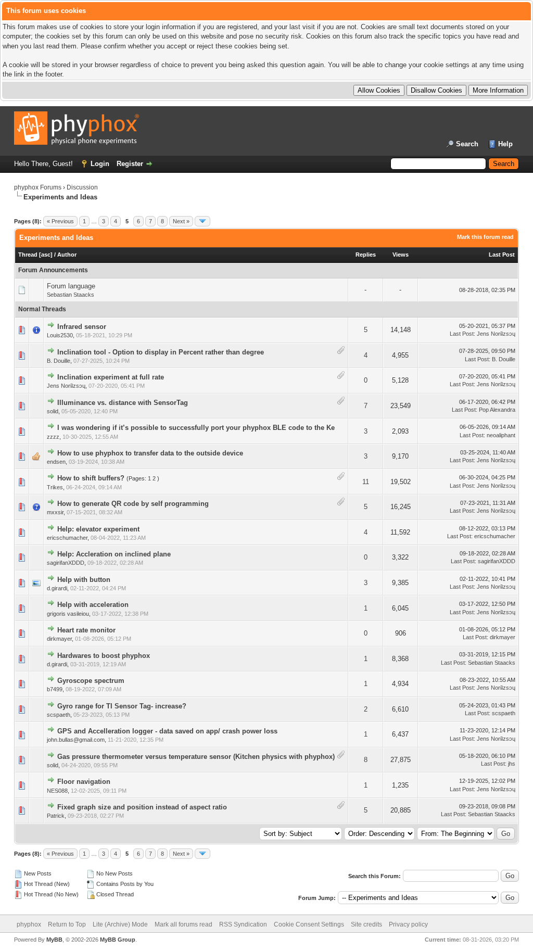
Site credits (366, 924)
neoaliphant (501, 435)
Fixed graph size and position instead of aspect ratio (142, 807)
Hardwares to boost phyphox (103, 656)
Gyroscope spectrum (90, 680)
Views (400, 254)
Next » (181, 221)
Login (100, 164)
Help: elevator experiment (98, 529)
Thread (27, 254)
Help (505, 144)
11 (365, 482)
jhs (511, 763)
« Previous (60, 221)
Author (67, 254)
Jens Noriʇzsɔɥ (496, 334)
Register (130, 164)
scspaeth (58, 715)
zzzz (53, 437)
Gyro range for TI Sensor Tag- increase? (121, 706)
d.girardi (57, 588)
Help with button (83, 580)
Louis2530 (60, 335)
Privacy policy (408, 924)
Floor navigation (83, 781)
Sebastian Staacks (70, 294)
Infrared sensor (81, 327)
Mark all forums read (183, 924)
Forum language (71, 286)
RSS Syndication (243, 924)
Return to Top (67, 924)
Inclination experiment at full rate (110, 377)
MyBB (54, 939)
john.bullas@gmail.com (76, 740)
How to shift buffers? (90, 478)
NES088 (57, 791)
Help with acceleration (93, 604)
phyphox (29, 924)
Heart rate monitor (86, 630)
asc (45, 254)
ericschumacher (67, 538)
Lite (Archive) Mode (120, 924)
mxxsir (55, 512)
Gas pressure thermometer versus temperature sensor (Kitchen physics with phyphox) (196, 756)
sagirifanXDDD (65, 563)
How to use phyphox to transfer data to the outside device (150, 453)
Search (467, 144)
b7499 (54, 689)
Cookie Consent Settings (309, 924)
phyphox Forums (37, 187)
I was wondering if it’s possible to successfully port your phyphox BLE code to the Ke (196, 428)
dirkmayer (59, 639)
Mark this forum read (485, 237)
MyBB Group (117, 939)
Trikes (55, 487)
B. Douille (58, 361)
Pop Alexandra (497, 410)
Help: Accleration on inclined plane (114, 554)
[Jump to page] (202, 221)
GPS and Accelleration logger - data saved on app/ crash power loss (167, 731)
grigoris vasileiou (68, 614)
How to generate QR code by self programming (133, 504)
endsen (56, 462)
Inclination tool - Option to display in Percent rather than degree (160, 352)
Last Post (502, 254)
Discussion (82, 187)
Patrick (56, 816)
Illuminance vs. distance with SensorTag (122, 403)
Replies (366, 254)
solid (52, 411)
